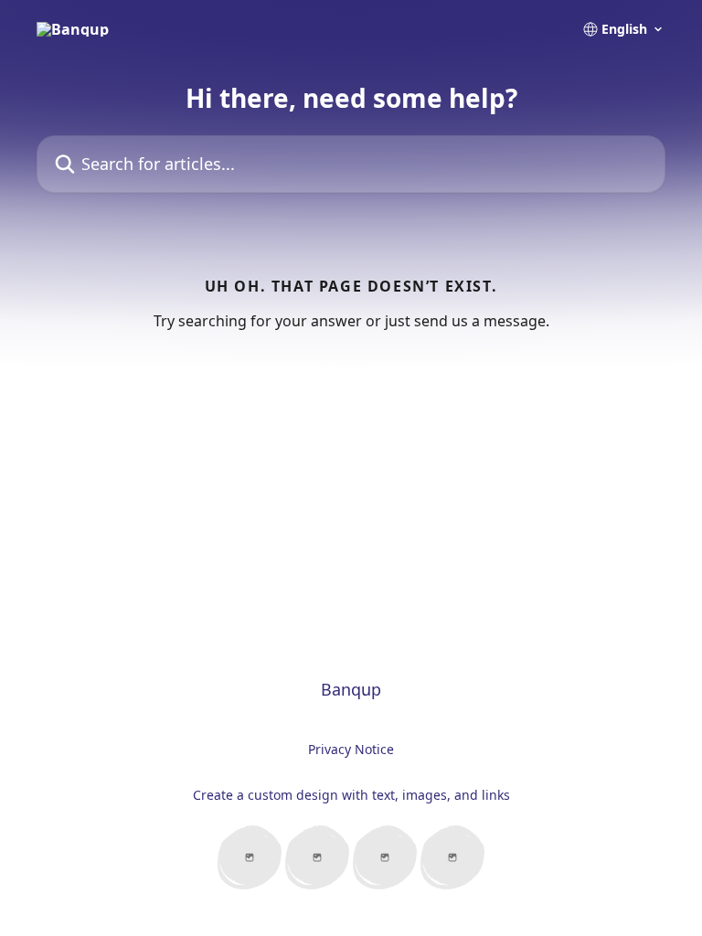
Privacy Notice (351, 749)
